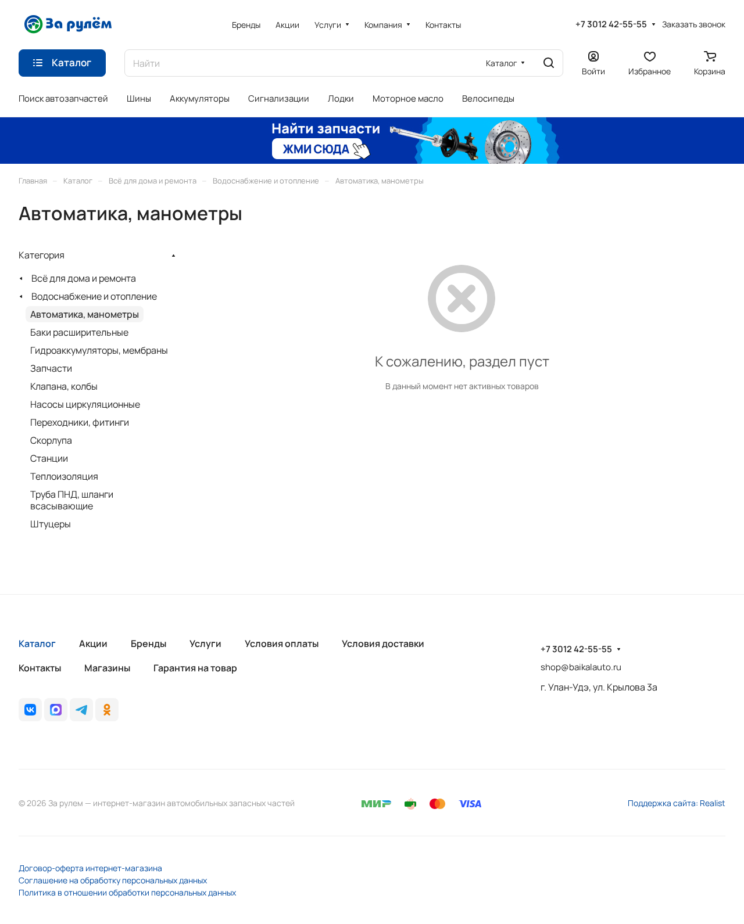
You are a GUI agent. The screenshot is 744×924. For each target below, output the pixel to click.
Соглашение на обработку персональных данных (113, 880)
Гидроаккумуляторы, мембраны (99, 350)
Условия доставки (383, 643)
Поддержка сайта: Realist (676, 802)
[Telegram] (81, 709)
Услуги (205, 643)
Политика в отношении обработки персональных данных (127, 892)
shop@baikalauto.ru (581, 667)
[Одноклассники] (107, 709)
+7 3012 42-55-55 (611, 24)
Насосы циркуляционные (85, 404)
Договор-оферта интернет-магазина (90, 867)
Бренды (148, 643)
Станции (49, 458)
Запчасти (51, 368)
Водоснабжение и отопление (94, 296)
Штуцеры (50, 523)
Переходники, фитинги (79, 422)
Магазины (107, 667)
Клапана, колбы (64, 386)
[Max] (55, 709)
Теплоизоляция (64, 476)
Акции (93, 643)
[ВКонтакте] (30, 709)
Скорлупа (51, 440)
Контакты (40, 667)
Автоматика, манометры (84, 314)
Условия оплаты (282, 643)
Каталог (37, 643)
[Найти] (548, 63)
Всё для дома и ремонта (83, 278)
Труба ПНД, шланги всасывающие (71, 500)
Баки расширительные (79, 332)
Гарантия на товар (195, 667)
